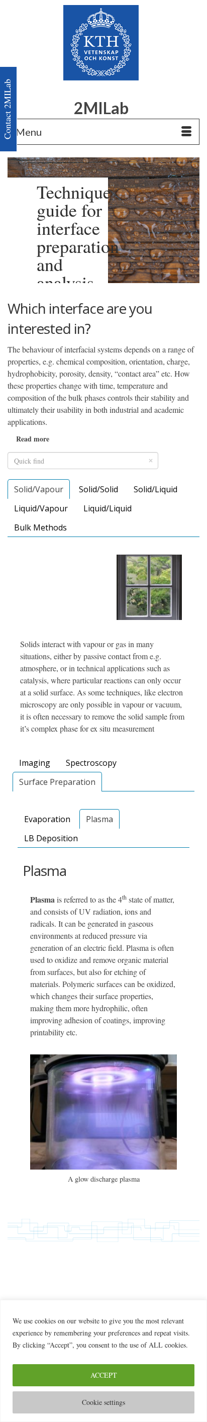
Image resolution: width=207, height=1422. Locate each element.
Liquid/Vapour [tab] (41, 508)
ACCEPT (103, 1375)
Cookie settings (103, 1402)
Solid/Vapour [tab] (38, 489)
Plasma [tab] (99, 819)
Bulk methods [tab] (40, 527)
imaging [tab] (34, 762)
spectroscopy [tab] (91, 762)
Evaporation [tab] (47, 819)
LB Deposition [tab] (51, 838)
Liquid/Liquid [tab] (107, 508)
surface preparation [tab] (57, 781)
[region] (103, 1361)
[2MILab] (101, 42)
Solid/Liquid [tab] (155, 489)
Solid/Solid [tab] (98, 489)
